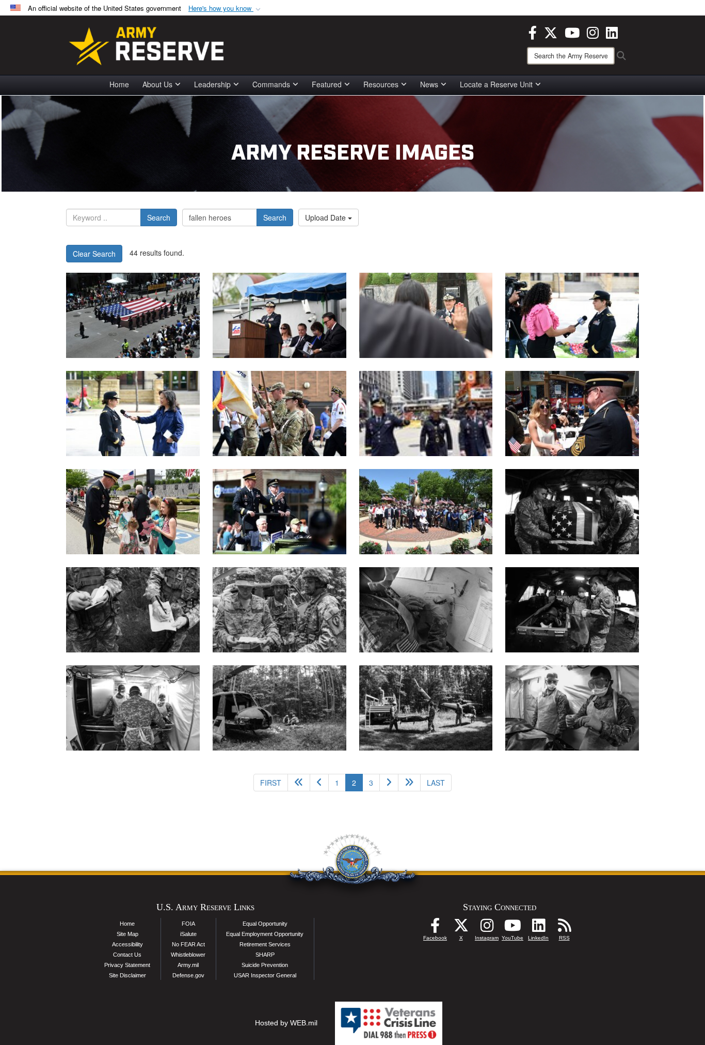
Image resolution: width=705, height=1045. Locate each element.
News (429, 84)
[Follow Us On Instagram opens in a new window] (487, 928)
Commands (271, 84)
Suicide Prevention (265, 965)
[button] (225, 8)
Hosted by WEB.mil (286, 1023)
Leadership (212, 84)
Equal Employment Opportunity (264, 934)
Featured (327, 84)
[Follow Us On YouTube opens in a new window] (512, 928)
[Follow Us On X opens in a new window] (461, 928)
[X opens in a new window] (550, 31)
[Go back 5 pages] (298, 782)
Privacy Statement (127, 965)
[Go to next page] (388, 782)
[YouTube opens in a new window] (572, 31)
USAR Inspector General (265, 975)
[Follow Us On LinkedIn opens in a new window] (538, 928)
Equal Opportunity (265, 924)
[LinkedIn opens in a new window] (612, 31)
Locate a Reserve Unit (496, 84)
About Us (157, 84)
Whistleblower (188, 955)
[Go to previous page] (319, 782)
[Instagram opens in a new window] (593, 31)
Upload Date (326, 217)
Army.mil (188, 965)
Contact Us (127, 955)
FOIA (188, 924)
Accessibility (127, 944)
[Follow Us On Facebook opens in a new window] (435, 928)
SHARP (265, 955)
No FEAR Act (188, 944)
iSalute (188, 934)
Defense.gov (188, 975)
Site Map (127, 934)
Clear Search (94, 253)
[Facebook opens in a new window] (532, 31)
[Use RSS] (564, 928)
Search (158, 217)
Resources (380, 84)
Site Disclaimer (127, 975)
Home (119, 84)
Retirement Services (265, 944)
